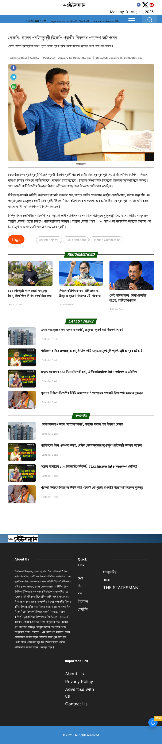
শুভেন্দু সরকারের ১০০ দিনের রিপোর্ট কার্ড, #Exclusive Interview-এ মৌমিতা (85, 21)
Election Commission (106, 240)
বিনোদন (83, 601)
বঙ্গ (79, 593)
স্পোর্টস (83, 609)
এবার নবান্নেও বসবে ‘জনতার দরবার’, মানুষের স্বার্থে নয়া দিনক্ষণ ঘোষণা (82, 329)
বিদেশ (81, 585)
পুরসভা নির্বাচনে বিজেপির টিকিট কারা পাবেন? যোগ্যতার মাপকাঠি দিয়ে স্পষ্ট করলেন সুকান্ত (92, 393)
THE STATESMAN (120, 587)
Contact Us (76, 703)
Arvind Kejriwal (49, 240)
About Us (22, 559)
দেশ (80, 578)
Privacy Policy (79, 681)
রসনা (106, 579)
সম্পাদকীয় (109, 572)
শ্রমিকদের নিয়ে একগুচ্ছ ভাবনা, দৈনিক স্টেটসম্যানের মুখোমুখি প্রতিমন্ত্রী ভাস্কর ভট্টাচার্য (91, 350)
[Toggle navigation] (131, 18)
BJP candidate (76, 240)
